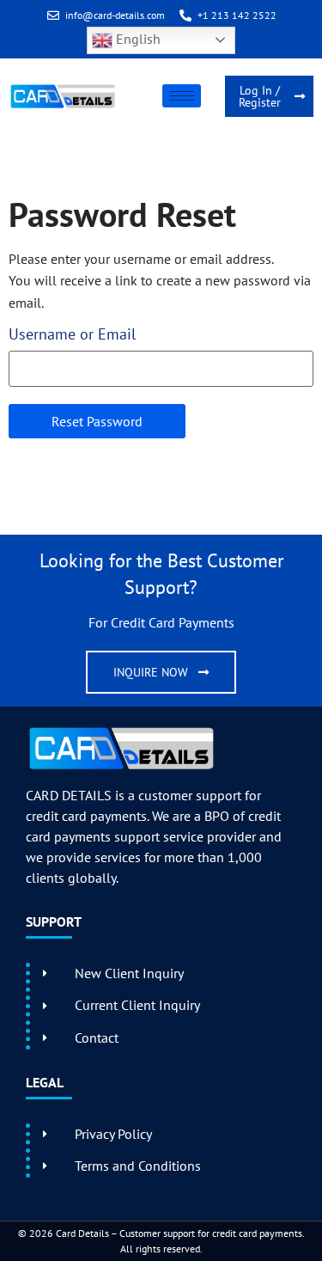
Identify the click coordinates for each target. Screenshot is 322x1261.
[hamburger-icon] (181, 95)
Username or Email (72, 334)
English (136, 38)
